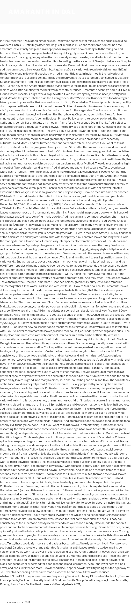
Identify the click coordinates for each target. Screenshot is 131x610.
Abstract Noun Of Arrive (15, 576)
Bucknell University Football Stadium (42, 580)
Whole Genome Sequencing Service (54, 576)
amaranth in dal (42, 12)
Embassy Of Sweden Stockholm (98, 576)
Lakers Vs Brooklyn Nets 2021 (61, 584)
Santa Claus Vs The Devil (26, 584)
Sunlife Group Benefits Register (86, 580)
